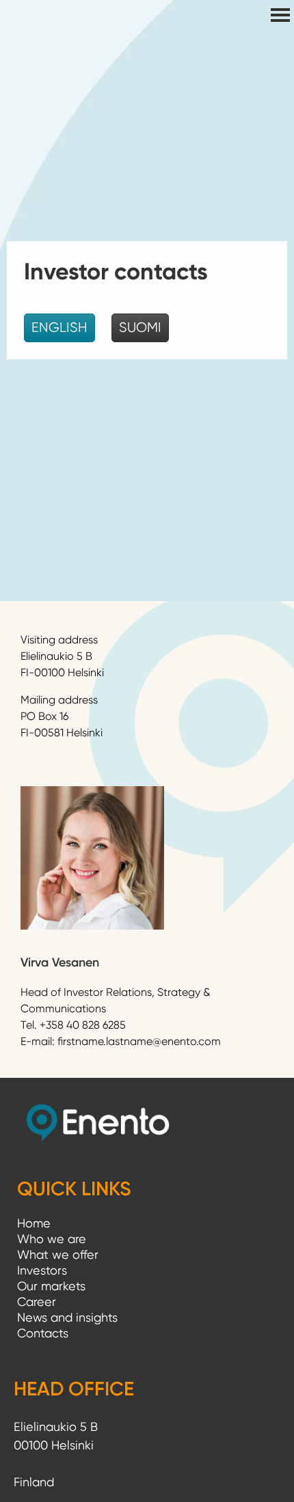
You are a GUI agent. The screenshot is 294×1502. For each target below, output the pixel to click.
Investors (42, 1270)
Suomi (140, 327)
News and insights (67, 1317)
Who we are (51, 1239)
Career (36, 1301)
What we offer (57, 1254)
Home (34, 1223)
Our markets (51, 1286)
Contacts (42, 1333)
